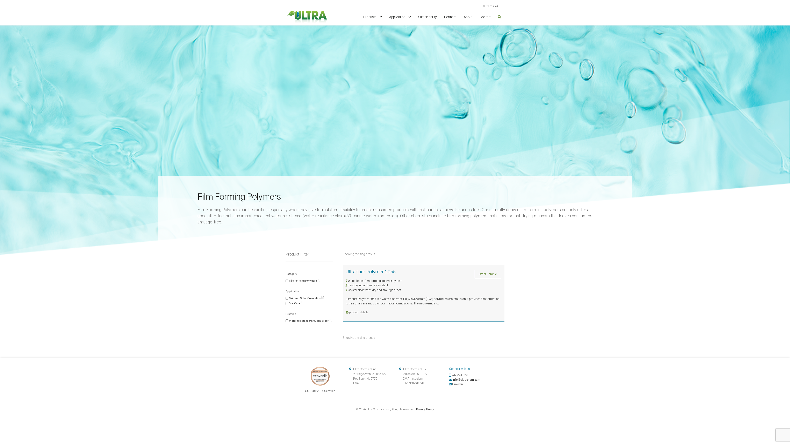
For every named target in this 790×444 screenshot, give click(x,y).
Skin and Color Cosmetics (305, 298)
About (468, 17)
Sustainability (427, 17)
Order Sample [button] (488, 274)
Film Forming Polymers (303, 280)
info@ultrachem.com (466, 379)
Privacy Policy (425, 409)
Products (369, 17)
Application (397, 17)
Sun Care (294, 303)
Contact (485, 17)
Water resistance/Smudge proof (309, 320)
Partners (450, 17)
